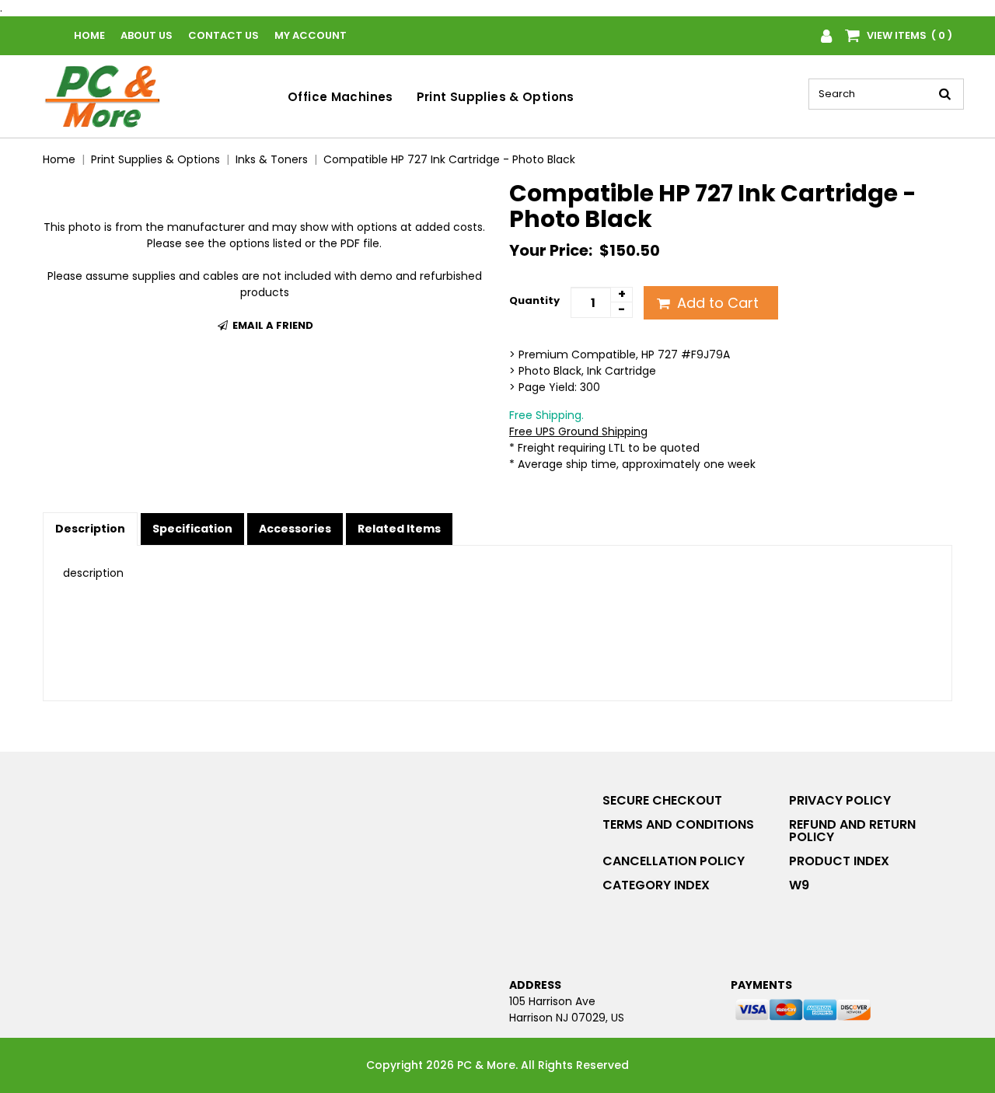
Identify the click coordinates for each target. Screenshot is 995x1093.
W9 (799, 885)
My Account (310, 35)
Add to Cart (716, 303)
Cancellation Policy (673, 861)
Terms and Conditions (678, 824)
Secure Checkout (662, 800)
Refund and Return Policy (852, 830)
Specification (192, 528)
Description (90, 528)
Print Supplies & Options (495, 97)
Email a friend (271, 325)
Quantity (534, 300)
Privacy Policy (840, 800)
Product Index (839, 861)
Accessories (295, 528)
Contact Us (223, 35)
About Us (146, 35)
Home (89, 35)
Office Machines (340, 97)
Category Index (656, 885)
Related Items (399, 528)
